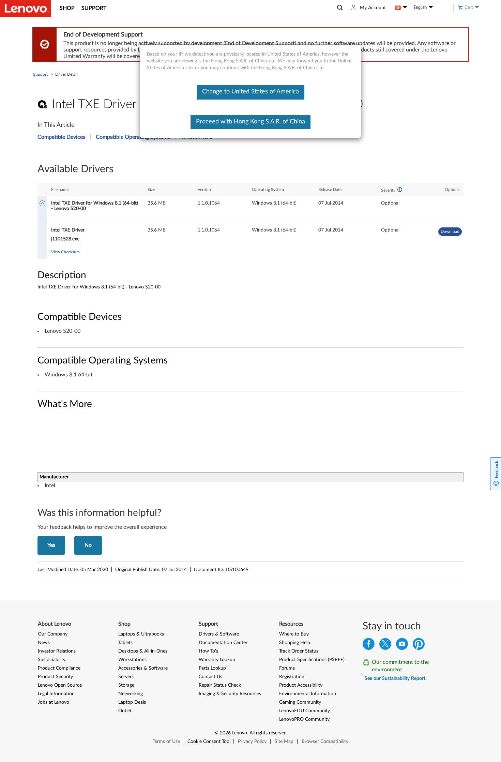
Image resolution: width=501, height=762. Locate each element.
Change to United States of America (250, 92)
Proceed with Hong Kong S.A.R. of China (250, 122)
